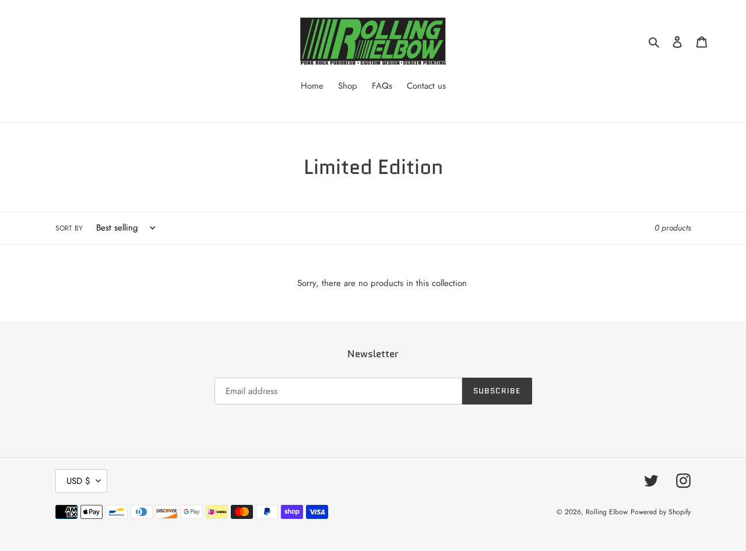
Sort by (69, 228)
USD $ (78, 481)
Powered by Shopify (661, 512)
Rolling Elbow (607, 512)
